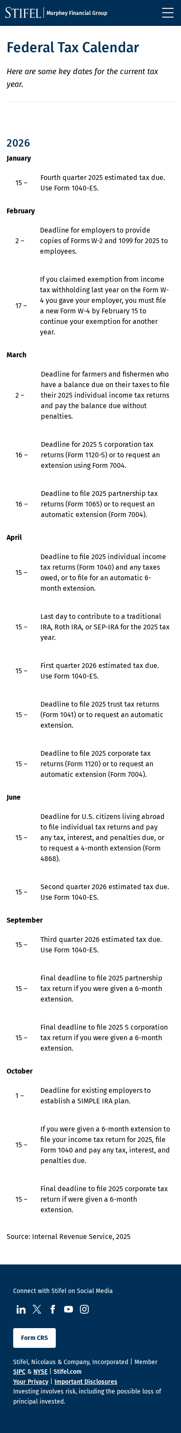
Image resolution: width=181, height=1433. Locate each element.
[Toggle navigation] (168, 12)
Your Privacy (30, 1382)
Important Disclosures (85, 1382)
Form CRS (34, 1338)
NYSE (40, 1372)
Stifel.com (68, 1372)
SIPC (19, 1372)
